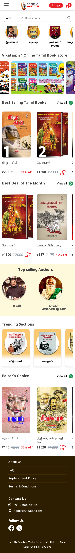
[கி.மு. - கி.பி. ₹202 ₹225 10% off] (17, 133)
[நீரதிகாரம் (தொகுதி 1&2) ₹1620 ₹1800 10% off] (52, 408)
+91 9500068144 (25, 505)
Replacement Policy (22, 478)
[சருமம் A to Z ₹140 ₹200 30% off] (17, 408)
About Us (14, 462)
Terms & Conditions (22, 487)
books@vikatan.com (27, 511)
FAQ (11, 470)
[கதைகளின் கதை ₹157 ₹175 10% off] (52, 215)
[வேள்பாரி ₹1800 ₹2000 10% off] (52, 133)
